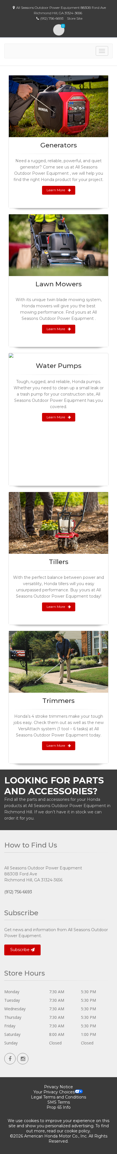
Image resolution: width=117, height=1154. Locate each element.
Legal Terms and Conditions (58, 1097)
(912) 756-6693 (18, 891)
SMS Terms (58, 1102)
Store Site (74, 18)
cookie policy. (77, 1131)
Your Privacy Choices (54, 1092)
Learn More (56, 190)
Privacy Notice (58, 1086)
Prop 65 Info (59, 1107)
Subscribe (20, 949)
